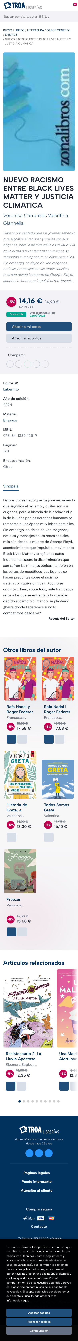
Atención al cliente (36, 1190)
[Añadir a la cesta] (11, 739)
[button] (19, 1101)
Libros (19, 30)
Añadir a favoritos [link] (26, 338)
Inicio (7, 30)
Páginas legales (37, 1173)
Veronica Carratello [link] (24, 215)
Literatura (35, 30)
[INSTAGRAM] (29, 1153)
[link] (22, 739)
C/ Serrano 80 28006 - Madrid (40, 1238)
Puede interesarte (37, 1181)
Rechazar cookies (39, 1322)
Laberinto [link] (11, 389)
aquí (25, 1300)
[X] (39, 1153)
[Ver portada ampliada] (39, 111)
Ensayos (11, 34)
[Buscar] (71, 16)
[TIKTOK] (49, 1153)
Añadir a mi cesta (26, 327)
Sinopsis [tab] (11, 486)
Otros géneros (58, 30)
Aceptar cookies (39, 1313)
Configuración (39, 1330)
